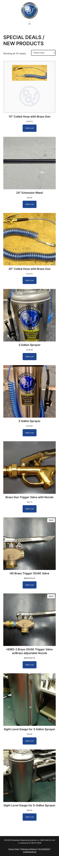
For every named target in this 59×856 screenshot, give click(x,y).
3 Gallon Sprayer (29, 345)
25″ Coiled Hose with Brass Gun (29, 269)
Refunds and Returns (29, 849)
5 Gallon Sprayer (29, 421)
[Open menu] (29, 23)
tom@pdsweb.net (29, 852)
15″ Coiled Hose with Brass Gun (29, 116)
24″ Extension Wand (29, 192)
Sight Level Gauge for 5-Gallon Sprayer (29, 805)
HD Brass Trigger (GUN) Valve (29, 573)
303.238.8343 (44, 849)
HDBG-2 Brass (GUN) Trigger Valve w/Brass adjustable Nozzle (29, 651)
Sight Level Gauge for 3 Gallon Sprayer (29, 729)
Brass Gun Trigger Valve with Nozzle (29, 497)
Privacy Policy (14, 849)
